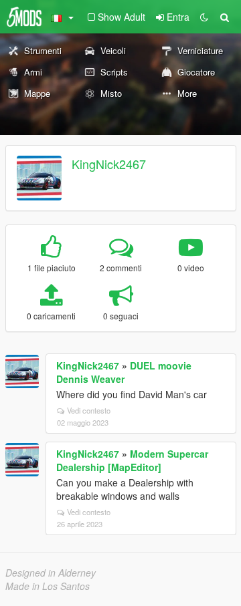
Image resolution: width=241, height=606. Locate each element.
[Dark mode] (204, 16)
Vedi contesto (88, 410)
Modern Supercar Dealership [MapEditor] (132, 460)
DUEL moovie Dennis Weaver (123, 372)
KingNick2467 (109, 163)
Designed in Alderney (50, 572)
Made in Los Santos (47, 586)
